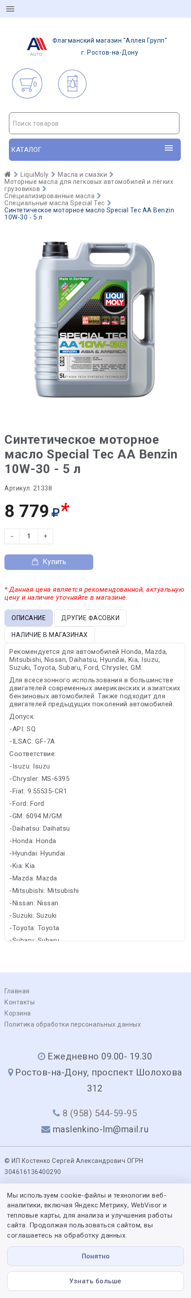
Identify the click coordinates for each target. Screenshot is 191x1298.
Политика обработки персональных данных (72, 1024)
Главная (17, 991)
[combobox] (94, 123)
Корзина (17, 1013)
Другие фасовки (90, 617)
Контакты (19, 1002)
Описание (29, 617)
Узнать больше (95, 1281)
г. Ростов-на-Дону (109, 46)
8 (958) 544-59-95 (100, 1113)
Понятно (96, 1256)
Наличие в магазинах (50, 634)
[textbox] (94, 123)
